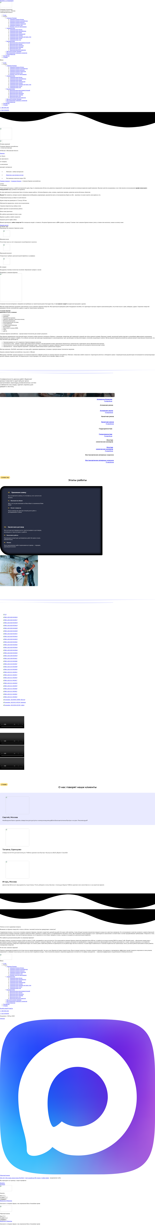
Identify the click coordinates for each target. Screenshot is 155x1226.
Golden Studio (45, 1178)
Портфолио (6, 55)
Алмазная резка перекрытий (17, 34)
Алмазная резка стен (15, 39)
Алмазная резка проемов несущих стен (20, 37)
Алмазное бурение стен (16, 25)
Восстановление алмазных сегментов (16, 53)
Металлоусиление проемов (13, 51)
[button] (77, 60)
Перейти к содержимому (7, 0)
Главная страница (5, 181)
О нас (4, 15)
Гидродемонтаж (10, 54)
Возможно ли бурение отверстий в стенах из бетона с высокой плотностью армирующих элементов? (28, 929)
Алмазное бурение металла (17, 22)
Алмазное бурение (11, 18)
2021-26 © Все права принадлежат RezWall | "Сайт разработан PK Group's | (20, 1178)
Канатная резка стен (15, 48)
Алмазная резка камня (16, 32)
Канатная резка (10, 41)
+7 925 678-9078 (4, 110)
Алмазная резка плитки (16, 35)
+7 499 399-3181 (4, 107)
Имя (1, 1195)
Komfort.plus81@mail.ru (6, 1008)
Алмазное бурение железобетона (19, 21)
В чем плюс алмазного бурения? (9, 947)
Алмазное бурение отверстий (18, 23)
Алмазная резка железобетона (18, 31)
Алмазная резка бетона (16, 29)
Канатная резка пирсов (16, 44)
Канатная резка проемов (16, 47)
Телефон (2, 1197)
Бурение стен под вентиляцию (18, 26)
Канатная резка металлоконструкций (20, 42)
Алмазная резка (10, 28)
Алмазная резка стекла (16, 38)
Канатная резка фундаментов (18, 50)
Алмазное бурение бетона (17, 19)
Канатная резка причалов (17, 45)
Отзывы (5, 57)
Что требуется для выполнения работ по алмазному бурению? (17, 937)
